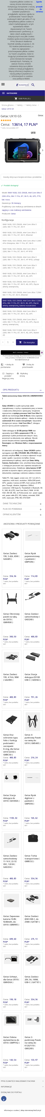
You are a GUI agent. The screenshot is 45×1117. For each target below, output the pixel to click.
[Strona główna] (22, 84)
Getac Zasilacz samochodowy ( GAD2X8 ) (32, 617)
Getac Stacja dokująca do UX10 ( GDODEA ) (11, 798)
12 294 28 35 (30, 358)
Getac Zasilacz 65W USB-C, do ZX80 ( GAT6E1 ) (32, 919)
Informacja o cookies (11, 1110)
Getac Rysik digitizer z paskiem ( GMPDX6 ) (30, 799)
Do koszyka (29, 342)
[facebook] (3, 1098)
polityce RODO (23, 78)
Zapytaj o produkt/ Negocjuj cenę (8, 376)
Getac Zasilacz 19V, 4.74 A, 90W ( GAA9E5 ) (11, 677)
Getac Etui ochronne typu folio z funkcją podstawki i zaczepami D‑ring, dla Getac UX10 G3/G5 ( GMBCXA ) (11, 744)
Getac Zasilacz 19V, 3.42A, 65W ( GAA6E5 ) (11, 556)
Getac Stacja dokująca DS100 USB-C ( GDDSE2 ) (33, 677)
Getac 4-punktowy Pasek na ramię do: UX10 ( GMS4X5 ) (33, 739)
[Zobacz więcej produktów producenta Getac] (41, 115)
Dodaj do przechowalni (28, 365)
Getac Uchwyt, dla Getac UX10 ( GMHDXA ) (11, 979)
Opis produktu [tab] (11, 389)
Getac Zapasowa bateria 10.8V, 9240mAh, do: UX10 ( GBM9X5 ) (11, 920)
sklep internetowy (27, 1110)
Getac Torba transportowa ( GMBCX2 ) (32, 858)
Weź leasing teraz (20, 352)
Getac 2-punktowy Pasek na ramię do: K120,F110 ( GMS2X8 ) (33, 1043)
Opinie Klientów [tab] (12, 514)
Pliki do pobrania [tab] (12, 509)
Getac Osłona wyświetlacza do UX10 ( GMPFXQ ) (11, 1040)
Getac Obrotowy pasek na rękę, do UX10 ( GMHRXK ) (11, 618)
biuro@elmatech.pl (22, 360)
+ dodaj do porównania (7, 365)
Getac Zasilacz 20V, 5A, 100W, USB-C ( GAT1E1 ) (33, 979)
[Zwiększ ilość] (13, 342)
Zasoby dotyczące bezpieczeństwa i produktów (22, 177)
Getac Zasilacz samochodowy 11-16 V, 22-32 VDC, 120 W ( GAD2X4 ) (10, 861)
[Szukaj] (33, 85)
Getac (13, 213)
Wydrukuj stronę (24, 374)
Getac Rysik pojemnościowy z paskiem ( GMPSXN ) (32, 557)
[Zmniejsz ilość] (3, 342)
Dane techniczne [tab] (12, 503)
